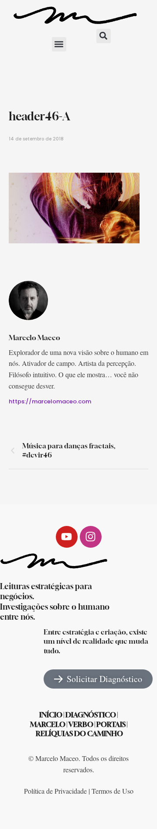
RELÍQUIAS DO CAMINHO (79, 733)
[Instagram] (91, 537)
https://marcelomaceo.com (50, 401)
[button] (59, 44)
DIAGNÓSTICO (90, 714)
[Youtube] (67, 537)
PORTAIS (111, 724)
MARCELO (47, 724)
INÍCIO (50, 714)
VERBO (80, 724)
